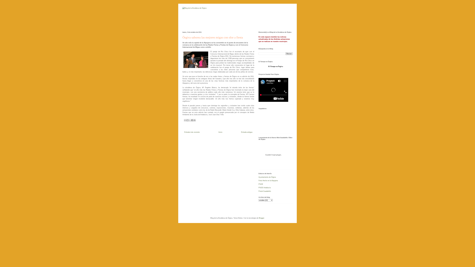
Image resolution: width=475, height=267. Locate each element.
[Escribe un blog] (187, 120)
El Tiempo (272, 66)
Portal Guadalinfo (265, 191)
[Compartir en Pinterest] (194, 120)
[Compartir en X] (190, 120)
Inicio (220, 132)
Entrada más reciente (192, 132)
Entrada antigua (246, 132)
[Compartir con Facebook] (192, 120)
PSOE (261, 184)
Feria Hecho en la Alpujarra (268, 181)
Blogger (261, 218)
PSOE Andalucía (265, 188)
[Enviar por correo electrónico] (185, 120)
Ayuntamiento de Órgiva (267, 177)
